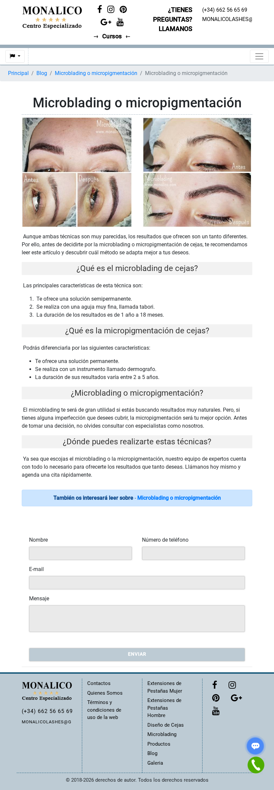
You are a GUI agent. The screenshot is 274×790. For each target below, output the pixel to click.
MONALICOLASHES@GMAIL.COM (47, 721)
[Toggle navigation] (259, 56)
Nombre (38, 540)
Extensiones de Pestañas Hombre (164, 707)
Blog (41, 73)
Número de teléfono (165, 540)
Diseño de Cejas (165, 725)
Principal (18, 73)
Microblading (161, 734)
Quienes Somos (105, 693)
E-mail (36, 569)
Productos (158, 744)
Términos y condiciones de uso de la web (104, 709)
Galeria (155, 763)
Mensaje (39, 598)
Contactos (99, 683)
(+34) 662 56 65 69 (47, 711)
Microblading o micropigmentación (96, 73)
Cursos (112, 36)
